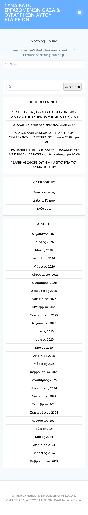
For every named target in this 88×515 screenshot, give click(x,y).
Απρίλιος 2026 (44, 258)
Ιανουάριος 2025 (44, 380)
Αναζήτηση (72, 87)
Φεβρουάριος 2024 (44, 461)
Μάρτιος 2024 (44, 453)
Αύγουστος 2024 (44, 420)
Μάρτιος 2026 (44, 266)
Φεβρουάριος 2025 (44, 372)
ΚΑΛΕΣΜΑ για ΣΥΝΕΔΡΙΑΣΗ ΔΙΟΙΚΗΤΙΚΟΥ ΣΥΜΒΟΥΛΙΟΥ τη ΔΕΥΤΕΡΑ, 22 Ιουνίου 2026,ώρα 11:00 (44, 137)
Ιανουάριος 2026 (44, 283)
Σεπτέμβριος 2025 (44, 315)
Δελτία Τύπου (44, 200)
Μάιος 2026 (44, 250)
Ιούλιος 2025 (44, 331)
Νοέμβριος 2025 (44, 299)
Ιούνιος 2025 (44, 339)
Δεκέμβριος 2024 (44, 388)
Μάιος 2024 (44, 437)
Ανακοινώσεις (44, 192)
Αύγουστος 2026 (44, 234)
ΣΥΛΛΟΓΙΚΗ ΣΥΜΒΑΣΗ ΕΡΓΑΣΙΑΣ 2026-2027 (44, 125)
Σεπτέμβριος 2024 (44, 412)
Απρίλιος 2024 (44, 445)
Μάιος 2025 (44, 347)
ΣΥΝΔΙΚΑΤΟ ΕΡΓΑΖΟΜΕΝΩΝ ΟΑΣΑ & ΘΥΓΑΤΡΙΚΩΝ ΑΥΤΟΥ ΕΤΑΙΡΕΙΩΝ (32, 12)
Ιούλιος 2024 (44, 429)
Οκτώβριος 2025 (44, 307)
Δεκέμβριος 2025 (44, 291)
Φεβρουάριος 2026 (44, 274)
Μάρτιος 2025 (44, 364)
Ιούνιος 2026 (44, 242)
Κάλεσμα (44, 208)
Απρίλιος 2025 (44, 356)
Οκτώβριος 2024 (44, 404)
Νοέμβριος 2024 (44, 396)
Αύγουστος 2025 (44, 323)
